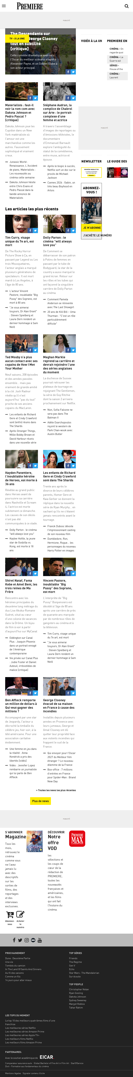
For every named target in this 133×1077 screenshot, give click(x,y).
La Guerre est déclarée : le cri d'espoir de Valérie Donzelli (117, 60)
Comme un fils (12, 976)
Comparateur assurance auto (18, 1063)
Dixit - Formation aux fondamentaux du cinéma (27, 1066)
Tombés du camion (15, 965)
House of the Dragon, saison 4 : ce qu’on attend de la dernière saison (117, 68)
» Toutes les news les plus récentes (56, 790)
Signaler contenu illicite (34, 1073)
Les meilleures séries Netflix (20, 1027)
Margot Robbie (77, 1003)
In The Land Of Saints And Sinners (23, 969)
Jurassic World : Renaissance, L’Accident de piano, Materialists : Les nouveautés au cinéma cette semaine (23, 169)
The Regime (75, 961)
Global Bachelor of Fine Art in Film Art (51, 1063)
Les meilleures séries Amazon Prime (24, 1031)
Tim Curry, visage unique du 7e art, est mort (19, 241)
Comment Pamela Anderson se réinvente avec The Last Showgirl (60, 303)
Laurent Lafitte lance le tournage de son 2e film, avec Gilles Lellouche (117, 76)
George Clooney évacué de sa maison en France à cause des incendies (58, 705)
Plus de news (40, 801)
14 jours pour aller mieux (18, 980)
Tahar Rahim (76, 1007)
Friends (73, 958)
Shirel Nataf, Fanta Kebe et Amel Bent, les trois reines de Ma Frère (21, 586)
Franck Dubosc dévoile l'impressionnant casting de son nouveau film (61, 530)
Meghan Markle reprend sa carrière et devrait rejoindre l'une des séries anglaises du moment (59, 364)
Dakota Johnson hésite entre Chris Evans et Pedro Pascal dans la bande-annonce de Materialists (23, 190)
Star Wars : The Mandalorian (84, 972)
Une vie (9, 961)
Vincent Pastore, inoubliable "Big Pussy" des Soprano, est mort (57, 586)
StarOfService (77, 1063)
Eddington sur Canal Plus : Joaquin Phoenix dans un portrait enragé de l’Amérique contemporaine (23, 645)
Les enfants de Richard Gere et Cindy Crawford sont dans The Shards (59, 476)
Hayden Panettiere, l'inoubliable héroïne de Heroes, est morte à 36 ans (21, 478)
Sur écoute (75, 976)
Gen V (72, 965)
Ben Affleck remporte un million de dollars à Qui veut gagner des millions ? (21, 705)
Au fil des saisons (14, 972)
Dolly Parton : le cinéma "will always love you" (57, 241)
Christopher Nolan (79, 989)
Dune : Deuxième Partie (17, 958)
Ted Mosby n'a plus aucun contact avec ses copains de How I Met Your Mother (21, 362)
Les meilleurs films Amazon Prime (23, 1042)
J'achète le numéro (92, 235)
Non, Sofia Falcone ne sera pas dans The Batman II (60, 413)
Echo (71, 969)
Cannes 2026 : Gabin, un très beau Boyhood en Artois (61, 186)
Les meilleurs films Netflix (19, 1038)
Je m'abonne (92, 227)
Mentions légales (13, 1073)
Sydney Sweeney (77, 1000)
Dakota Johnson (77, 996)
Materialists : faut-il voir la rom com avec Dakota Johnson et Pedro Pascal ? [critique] (20, 112)
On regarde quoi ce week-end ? (117, 51)
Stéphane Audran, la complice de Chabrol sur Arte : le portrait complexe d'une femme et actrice (57, 112)
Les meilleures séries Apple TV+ (22, 1035)
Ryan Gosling (76, 992)
